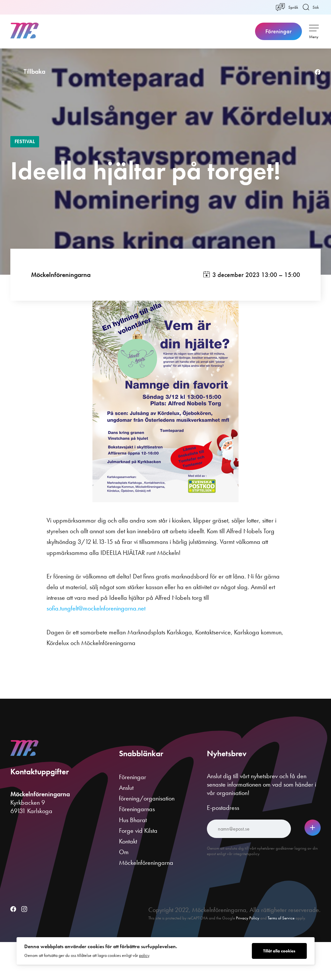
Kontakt (128, 841)
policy (144, 955)
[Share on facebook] (318, 72)
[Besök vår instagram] (24, 910)
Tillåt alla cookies (279, 951)
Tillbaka (34, 71)
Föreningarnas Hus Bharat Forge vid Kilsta (138, 819)
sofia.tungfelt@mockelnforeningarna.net (96, 608)
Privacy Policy (247, 918)
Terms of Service (281, 918)
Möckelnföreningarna (61, 274)
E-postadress (223, 807)
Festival (25, 141)
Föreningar (278, 31)
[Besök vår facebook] (13, 910)
